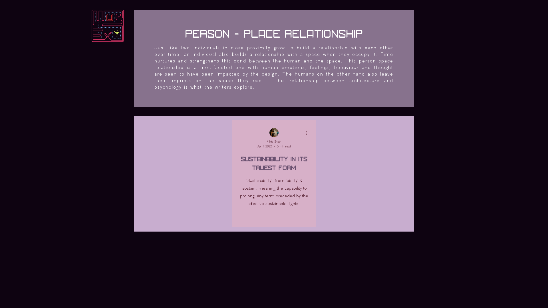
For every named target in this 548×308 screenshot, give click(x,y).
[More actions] (308, 132)
